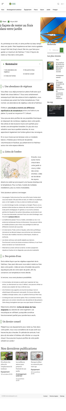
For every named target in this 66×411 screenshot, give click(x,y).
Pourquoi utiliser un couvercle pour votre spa (36, 364)
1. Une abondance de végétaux (10, 71)
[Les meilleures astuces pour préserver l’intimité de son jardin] (21, 356)
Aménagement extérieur (21, 375)
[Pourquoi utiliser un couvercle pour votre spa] (36, 356)
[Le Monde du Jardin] (12, 4)
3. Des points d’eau (29, 70)
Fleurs (57, 59)
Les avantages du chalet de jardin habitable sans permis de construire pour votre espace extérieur (60, 89)
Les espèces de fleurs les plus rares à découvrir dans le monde (60, 67)
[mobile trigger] (3, 4)
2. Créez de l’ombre (10, 76)
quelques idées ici (14, 217)
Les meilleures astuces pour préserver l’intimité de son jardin (21, 366)
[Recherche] (58, 4)
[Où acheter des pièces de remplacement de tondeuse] (6, 356)
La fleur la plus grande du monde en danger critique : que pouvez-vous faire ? (55, 107)
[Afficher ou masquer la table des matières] (28, 64)
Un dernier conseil (28, 74)
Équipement (5, 372)
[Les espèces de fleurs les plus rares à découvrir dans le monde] (50, 65)
